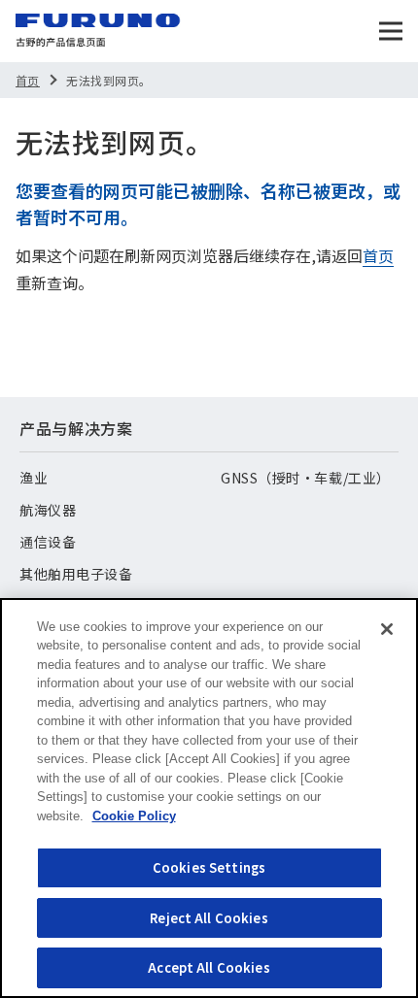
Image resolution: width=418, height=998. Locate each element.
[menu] (390, 31)
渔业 (33, 477)
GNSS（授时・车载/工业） (306, 477)
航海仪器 (47, 509)
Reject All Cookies (208, 918)
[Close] (387, 629)
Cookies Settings (209, 867)
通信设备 (47, 541)
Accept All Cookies (208, 967)
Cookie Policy (134, 816)
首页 (28, 80)
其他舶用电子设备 (75, 573)
